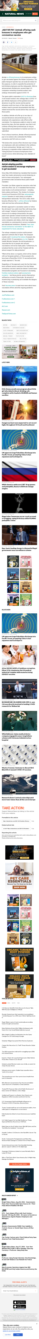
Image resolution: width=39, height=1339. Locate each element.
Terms (9, 1315)
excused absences (8, 333)
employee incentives (22, 47)
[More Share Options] (16, 42)
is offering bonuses (13, 77)
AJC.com (5, 306)
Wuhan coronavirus (27, 50)
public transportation (9, 338)
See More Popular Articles (19, 1164)
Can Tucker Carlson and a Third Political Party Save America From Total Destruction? (19, 1238)
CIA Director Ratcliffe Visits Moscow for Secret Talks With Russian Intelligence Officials (17, 1008)
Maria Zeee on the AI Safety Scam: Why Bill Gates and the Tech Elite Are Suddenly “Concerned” (19, 1127)
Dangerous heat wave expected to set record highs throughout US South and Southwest (19, 424)
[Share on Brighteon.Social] (4, 42)
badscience (25, 46)
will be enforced (24, 201)
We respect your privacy (20, 1295)
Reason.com (6, 310)
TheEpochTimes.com (9, 314)
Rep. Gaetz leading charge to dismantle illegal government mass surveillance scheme (19, 549)
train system (18, 50)
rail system (12, 50)
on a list (25, 239)
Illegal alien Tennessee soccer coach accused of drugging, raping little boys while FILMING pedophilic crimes (19, 518)
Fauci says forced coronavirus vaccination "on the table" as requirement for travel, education (18, 227)
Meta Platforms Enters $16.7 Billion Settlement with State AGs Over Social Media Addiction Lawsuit (17, 1029)
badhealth (11, 46)
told (27, 96)
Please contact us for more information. (12, 838)
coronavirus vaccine (18, 327)
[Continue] (35, 1291)
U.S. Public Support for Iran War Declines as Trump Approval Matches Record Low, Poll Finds (17, 1121)
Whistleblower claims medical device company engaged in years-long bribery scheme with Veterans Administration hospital (17, 737)
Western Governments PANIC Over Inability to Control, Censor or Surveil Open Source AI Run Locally (18, 1228)
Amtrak (6, 46)
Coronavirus (10, 27)
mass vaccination (11, 48)
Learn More (8, 1334)
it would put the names (17, 237)
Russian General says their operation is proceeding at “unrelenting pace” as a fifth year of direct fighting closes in (18, 1015)
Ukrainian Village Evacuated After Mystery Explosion (17, 1041)
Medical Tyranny (21, 48)
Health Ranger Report (9, 1195)
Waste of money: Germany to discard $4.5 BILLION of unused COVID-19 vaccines (18, 769)
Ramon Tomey (12, 38)
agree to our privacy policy (11, 1331)
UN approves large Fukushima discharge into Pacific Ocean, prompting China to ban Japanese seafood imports (19, 455)
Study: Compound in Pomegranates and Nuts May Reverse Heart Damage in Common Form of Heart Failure (18, 1139)
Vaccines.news (10, 285)
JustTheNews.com (8, 295)
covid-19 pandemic (11, 47)
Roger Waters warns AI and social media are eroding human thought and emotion (17, 1022)
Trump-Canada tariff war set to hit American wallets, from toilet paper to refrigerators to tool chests (19, 1108)
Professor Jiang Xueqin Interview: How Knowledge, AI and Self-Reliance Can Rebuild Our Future (19, 1259)
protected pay (29, 48)
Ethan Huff (11, 386)
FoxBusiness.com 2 (8, 303)
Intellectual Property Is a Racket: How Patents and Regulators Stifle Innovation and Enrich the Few (17, 1096)
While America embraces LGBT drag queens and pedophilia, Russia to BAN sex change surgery (18, 487)
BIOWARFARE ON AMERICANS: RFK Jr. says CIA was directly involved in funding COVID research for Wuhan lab (18, 704)
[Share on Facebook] (8, 42)
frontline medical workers (10, 273)
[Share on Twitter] (12, 42)
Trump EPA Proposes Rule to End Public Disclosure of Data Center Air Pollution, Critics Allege (18, 1089)
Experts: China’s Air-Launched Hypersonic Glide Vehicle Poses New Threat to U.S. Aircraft (18, 1058)
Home (3, 27)
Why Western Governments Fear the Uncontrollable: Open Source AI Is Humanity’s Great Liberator (17, 1083)
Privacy (5, 1315)
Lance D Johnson (13, 450)
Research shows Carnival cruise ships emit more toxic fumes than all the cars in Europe (18, 799)
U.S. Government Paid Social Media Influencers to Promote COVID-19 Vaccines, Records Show (16, 1102)
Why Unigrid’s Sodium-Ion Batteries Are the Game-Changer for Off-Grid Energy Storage (17, 1035)
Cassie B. (11, 420)
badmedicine (17, 46)
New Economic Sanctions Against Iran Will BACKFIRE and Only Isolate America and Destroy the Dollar (19, 1269)
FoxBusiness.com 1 (8, 299)
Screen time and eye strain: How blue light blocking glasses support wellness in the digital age (17, 1145)
